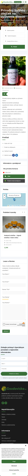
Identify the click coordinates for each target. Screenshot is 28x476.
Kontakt (4, 435)
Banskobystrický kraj (16, 242)
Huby (3, 422)
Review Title (6, 289)
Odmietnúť (14, 466)
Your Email (5, 282)
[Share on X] (16, 155)
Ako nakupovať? (6, 438)
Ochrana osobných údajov (9, 441)
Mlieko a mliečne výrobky (8, 414)
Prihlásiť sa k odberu (14, 373)
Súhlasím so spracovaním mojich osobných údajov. (15, 378)
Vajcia (3, 417)
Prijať (14, 461)
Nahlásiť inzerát (8, 151)
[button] (25, 445)
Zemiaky (4, 419)
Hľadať (15, 46)
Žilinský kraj (5, 90)
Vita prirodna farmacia (10, 169)
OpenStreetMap (16, 205)
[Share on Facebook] (13, 155)
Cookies (14, 473)
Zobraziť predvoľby (14, 470)
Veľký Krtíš (8, 242)
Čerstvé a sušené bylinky (8, 425)
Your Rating (5, 297)
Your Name (5, 274)
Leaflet (10, 205)
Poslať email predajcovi (14, 181)
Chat (8, 176)
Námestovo (18, 88)
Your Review (6, 302)
